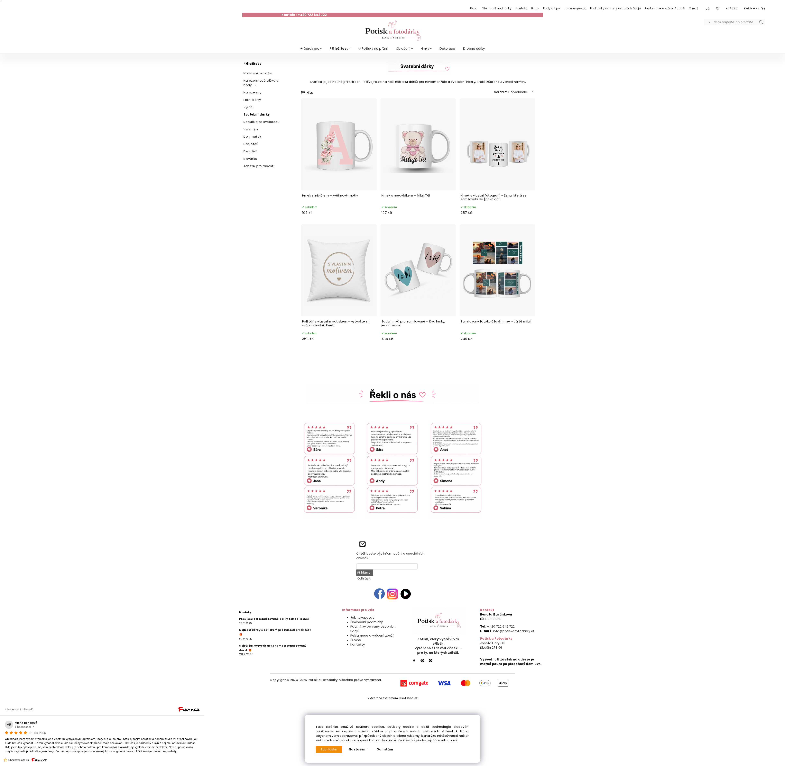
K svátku (250, 158)
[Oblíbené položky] (718, 8)
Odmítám (385, 749)
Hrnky (425, 48)
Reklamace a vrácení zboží (665, 8)
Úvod (474, 8)
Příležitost (339, 48)
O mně (694, 8)
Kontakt (521, 8)
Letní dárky (252, 100)
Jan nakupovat (575, 8)
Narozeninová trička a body (261, 82)
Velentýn (250, 129)
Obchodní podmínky (497, 8)
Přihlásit (363, 572)
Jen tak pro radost (258, 166)
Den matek (252, 136)
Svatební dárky (256, 114)
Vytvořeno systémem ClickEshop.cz (392, 698)
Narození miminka (257, 73)
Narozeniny (252, 92)
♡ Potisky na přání (373, 48)
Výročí (248, 107)
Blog (534, 8)
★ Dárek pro (310, 48)
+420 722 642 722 (501, 626)
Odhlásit (364, 578)
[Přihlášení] (707, 8)
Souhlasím (329, 749)
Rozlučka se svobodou (261, 122)
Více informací (445, 740)
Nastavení (358, 749)
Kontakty (357, 644)
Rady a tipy (551, 8)
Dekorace (447, 48)
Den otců (250, 144)
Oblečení (403, 48)
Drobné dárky (474, 48)
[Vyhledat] (708, 22)
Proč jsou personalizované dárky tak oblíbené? (274, 619)
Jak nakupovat (362, 617)
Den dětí (250, 151)
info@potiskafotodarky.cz (514, 631)
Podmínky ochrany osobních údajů (615, 8)
